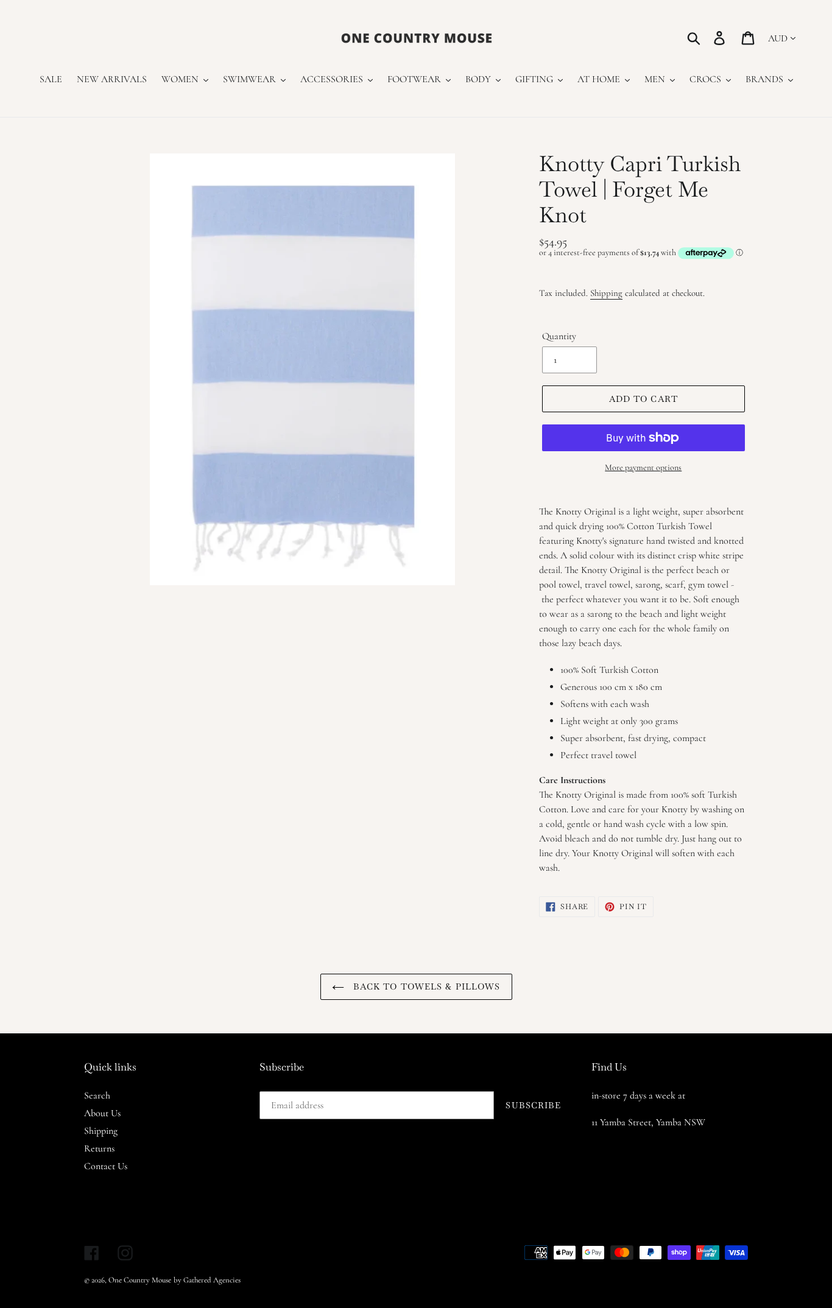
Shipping (606, 292)
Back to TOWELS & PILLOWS (425, 986)
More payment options (643, 467)
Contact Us (105, 1166)
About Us (102, 1113)
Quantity (559, 336)
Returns (99, 1148)
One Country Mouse (139, 1280)
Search (97, 1095)
